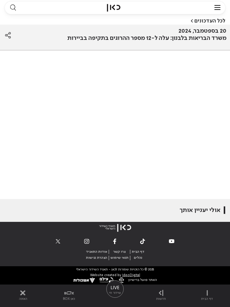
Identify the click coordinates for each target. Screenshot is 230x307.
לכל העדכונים (209, 21)
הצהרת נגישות (96, 258)
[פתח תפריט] (217, 7)
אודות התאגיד (96, 252)
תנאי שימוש (119, 258)
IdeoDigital (131, 275)
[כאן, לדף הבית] (114, 7)
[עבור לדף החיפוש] (12, 7)
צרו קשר (119, 252)
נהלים (138, 258)
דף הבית (138, 252)
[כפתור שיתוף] (8, 35)
